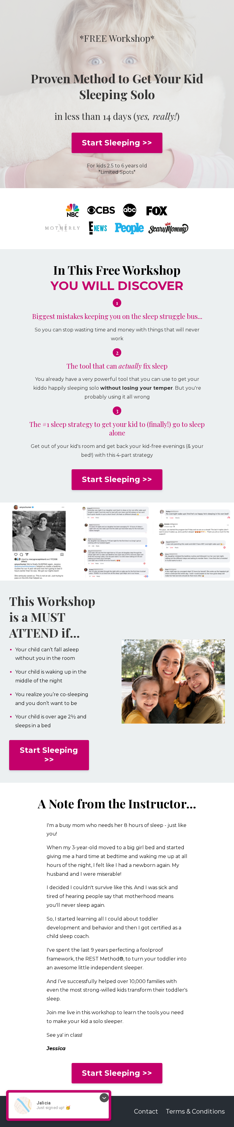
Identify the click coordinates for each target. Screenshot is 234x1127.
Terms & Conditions (195, 1111)
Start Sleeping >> (117, 142)
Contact (146, 1111)
